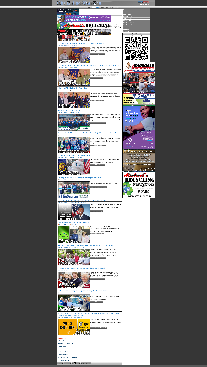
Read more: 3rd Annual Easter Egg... (98, 164)
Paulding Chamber (63, 354)
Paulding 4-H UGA (128, 25)
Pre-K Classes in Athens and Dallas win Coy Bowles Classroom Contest (83, 21)
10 (68, 363)
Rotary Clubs (127, 14)
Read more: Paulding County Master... (98, 257)
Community (95, 7)
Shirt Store (126, 31)
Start (59, 363)
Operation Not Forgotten (65, 360)
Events (102, 7)
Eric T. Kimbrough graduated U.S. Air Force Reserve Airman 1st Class (82, 200)
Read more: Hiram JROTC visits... (97, 100)
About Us (126, 29)
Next (86, 363)
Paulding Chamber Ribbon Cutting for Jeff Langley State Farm (79, 178)
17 (83, 363)
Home (88, 7)
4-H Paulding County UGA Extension (68, 357)
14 (77, 363)
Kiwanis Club (127, 20)
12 (72, 363)
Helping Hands (62, 346)
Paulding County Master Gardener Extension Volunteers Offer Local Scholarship (85, 245)
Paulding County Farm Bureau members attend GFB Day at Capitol (81, 268)
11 (70, 363)
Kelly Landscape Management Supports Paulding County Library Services (83, 291)
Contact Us (126, 27)
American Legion (128, 18)
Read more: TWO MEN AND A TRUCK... (98, 327)
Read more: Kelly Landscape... (96, 301)
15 (79, 363)
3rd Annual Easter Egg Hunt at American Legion (74, 155)
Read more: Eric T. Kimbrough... (97, 211)
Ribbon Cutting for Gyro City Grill (69, 110)
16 (81, 363)
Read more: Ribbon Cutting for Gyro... (98, 122)
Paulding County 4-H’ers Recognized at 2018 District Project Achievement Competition (88, 133)
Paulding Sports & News (113, 7)
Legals (125, 10)
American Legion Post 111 (65, 343)
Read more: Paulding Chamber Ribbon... (98, 187)
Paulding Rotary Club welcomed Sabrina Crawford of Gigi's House (81, 43)
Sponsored (126, 12)
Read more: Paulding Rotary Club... (97, 54)
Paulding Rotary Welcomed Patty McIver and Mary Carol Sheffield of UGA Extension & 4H (89, 65)
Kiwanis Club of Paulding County (67, 349)
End (89, 363)
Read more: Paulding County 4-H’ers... (98, 145)
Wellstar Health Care (64, 352)
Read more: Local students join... (97, 233)
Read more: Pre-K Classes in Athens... (98, 31)
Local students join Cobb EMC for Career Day (74, 223)
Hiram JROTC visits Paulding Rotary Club (72, 88)
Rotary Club (61, 340)
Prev (62, 363)
